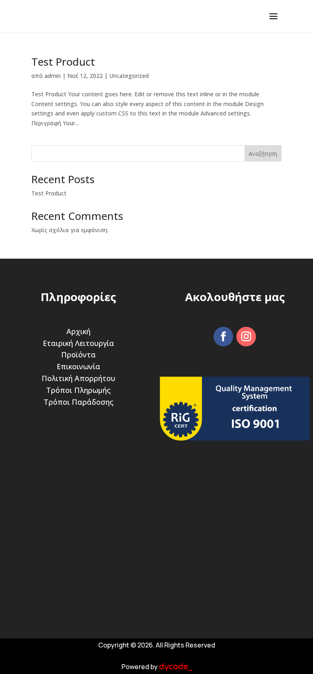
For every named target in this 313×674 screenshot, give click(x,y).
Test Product (63, 61)
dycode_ (175, 666)
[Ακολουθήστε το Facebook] (223, 336)
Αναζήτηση (263, 153)
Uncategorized (129, 76)
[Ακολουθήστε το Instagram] (246, 336)
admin (52, 76)
